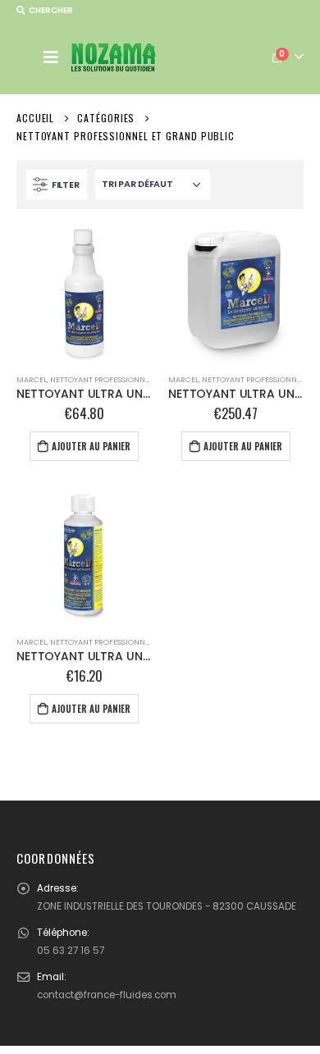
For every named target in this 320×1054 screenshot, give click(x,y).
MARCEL (31, 379)
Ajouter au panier (91, 446)
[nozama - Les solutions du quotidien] (114, 57)
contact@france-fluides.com (106, 995)
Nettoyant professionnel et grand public (134, 379)
